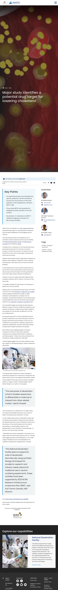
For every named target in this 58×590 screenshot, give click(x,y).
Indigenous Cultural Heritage (35, 584)
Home (6, 87)
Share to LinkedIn (54, 182)
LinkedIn (17, 581)
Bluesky (21, 584)
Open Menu (55, 2)
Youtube (25, 584)
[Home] (11, 2)
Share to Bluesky (51, 182)
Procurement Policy (35, 587)
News (10, 87)
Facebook (21, 581)
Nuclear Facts (47, 582)
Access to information (47, 586)
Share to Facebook (48, 182)
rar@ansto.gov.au (48, 204)
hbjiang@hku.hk (47, 234)
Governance (33, 580)
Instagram (17, 584)
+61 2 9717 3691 (47, 202)
